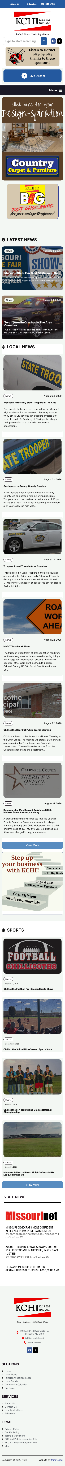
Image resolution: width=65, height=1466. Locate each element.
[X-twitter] (59, 41)
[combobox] (22, 41)
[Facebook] (53, 41)
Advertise (32, 4)
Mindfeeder (57, 1460)
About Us (14, 4)
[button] (55, 90)
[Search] (44, 41)
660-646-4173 (48, 4)
